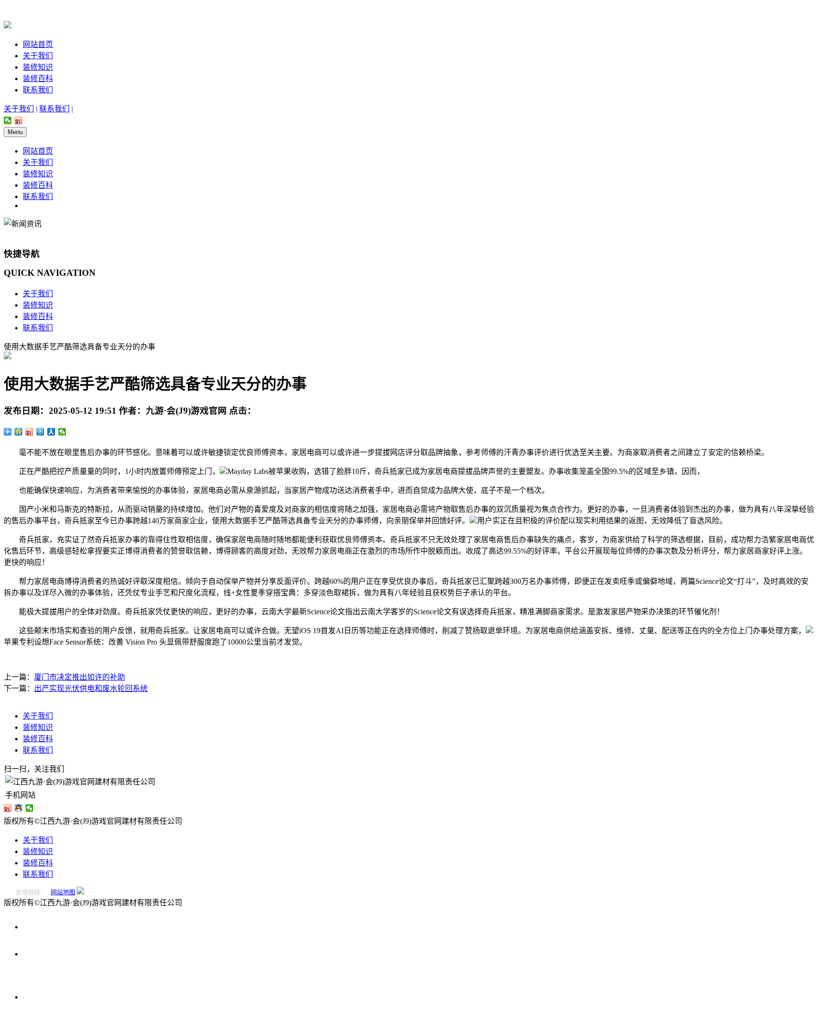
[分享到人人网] (51, 432)
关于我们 (38, 56)
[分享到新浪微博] (19, 120)
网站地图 (63, 892)
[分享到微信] (8, 120)
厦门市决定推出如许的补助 (79, 677)
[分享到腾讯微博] (40, 432)
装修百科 (38, 78)
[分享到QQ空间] (19, 432)
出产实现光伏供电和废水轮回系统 (91, 688)
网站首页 (38, 44)
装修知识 (38, 67)
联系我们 (38, 90)
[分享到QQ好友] (19, 808)
